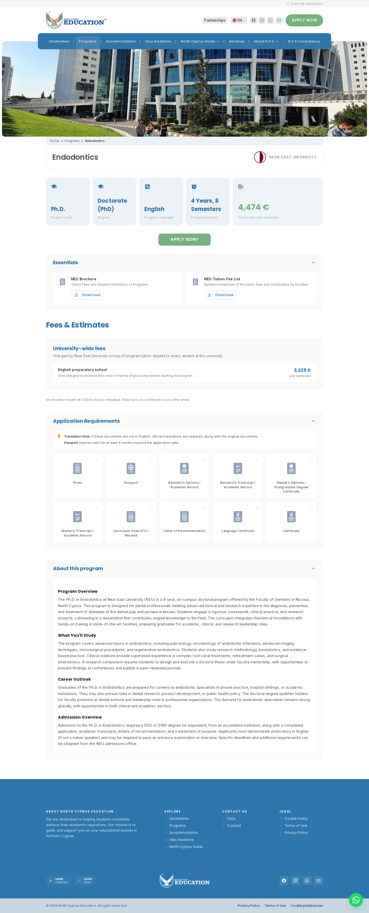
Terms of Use (296, 825)
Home (54, 141)
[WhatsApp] (270, 20)
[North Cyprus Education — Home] (76, 20)
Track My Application (307, 4)
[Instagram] (262, 20)
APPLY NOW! (184, 239)
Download (91, 295)
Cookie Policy (296, 818)
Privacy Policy (296, 832)
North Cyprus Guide (186, 846)
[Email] (279, 20)
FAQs (231, 818)
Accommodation (183, 832)
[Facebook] (253, 20)
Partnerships (214, 20)
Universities (179, 818)
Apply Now (304, 20)
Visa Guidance (181, 839)
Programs (72, 141)
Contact (234, 825)
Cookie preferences (307, 905)
